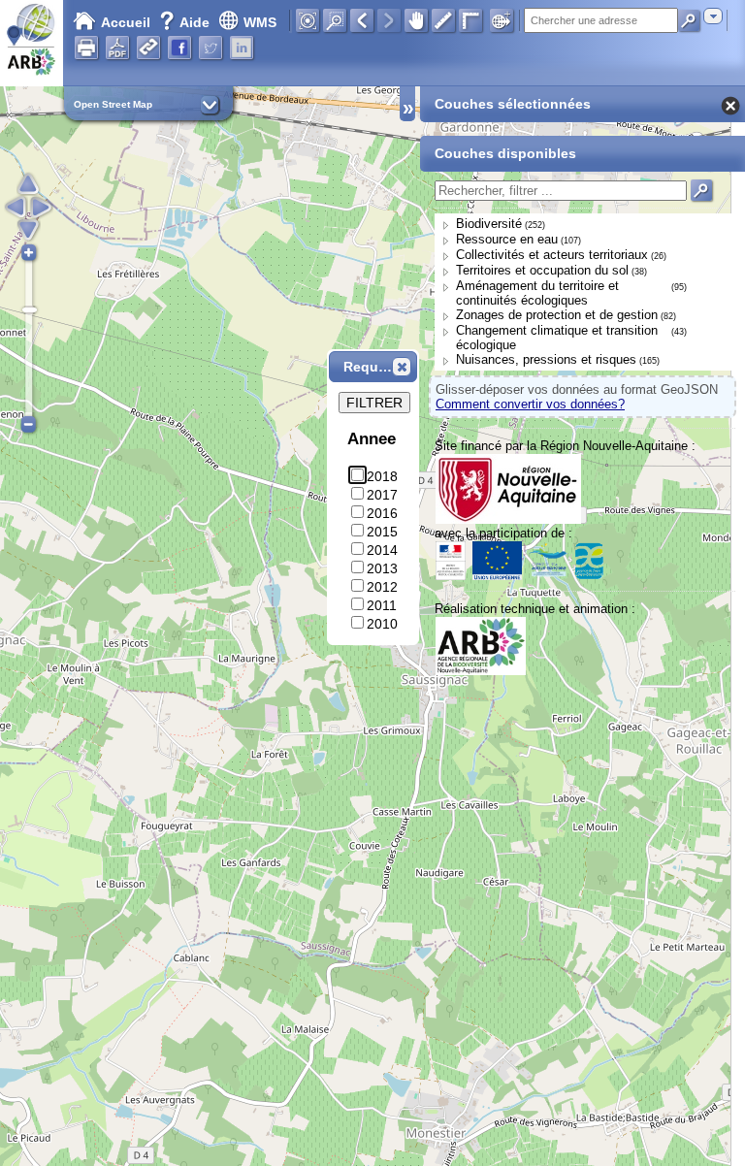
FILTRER (374, 402)
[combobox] (713, 16)
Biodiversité (489, 223)
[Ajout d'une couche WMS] (501, 20)
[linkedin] (241, 47)
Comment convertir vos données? (530, 404)
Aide (186, 22)
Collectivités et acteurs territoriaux (552, 254)
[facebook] (179, 47)
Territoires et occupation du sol (542, 270)
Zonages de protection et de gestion (557, 315)
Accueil (125, 22)
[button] (401, 366)
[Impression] (86, 47)
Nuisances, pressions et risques (546, 359)
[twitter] (210, 47)
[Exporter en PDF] (117, 47)
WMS (259, 22)
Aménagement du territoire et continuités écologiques (537, 293)
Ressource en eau (507, 239)
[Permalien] (148, 47)
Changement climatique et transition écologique (557, 337)
